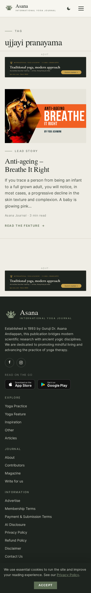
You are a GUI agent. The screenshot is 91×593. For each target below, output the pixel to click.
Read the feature (22, 225)
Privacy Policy (16, 532)
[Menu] (81, 8)
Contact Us (14, 556)
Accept (45, 585)
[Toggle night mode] (68, 8)
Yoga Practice (16, 406)
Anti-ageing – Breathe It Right (27, 165)
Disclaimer (13, 548)
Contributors (15, 465)
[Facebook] (9, 362)
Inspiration (13, 422)
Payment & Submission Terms (28, 516)
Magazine (13, 473)
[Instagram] (21, 362)
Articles (11, 438)
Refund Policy (16, 540)
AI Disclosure (15, 524)
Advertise (12, 500)
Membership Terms (20, 508)
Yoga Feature (15, 414)
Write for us (14, 481)
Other (9, 430)
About (10, 457)
